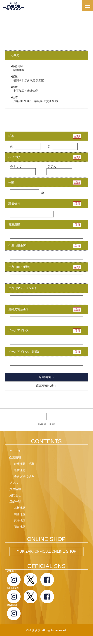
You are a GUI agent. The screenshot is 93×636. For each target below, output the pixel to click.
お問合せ (15, 495)
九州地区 (20, 508)
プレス (13, 482)
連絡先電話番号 (18, 309)
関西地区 (20, 514)
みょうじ (16, 166)
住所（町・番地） (20, 267)
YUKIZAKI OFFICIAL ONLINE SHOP (46, 551)
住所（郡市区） (18, 245)
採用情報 (15, 489)
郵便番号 (14, 203)
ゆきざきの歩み (24, 476)
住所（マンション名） (23, 288)
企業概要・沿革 (24, 463)
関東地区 (20, 527)
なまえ (51, 166)
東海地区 (20, 520)
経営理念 (20, 470)
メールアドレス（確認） (24, 351)
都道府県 (14, 224)
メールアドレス (18, 330)
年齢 (11, 182)
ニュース (15, 451)
